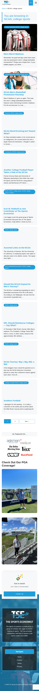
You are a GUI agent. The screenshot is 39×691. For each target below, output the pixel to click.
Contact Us (19, 594)
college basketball (10, 27)
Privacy (19, 666)
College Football (9, 382)
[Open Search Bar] (31, 2)
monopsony (8, 152)
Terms (19, 663)
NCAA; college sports (22, 27)
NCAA (7, 191)
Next (27, 421)
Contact (19, 660)
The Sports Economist (15, 684)
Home (4, 8)
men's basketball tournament (13, 266)
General (7, 113)
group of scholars (12, 629)
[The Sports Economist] (6, 2)
